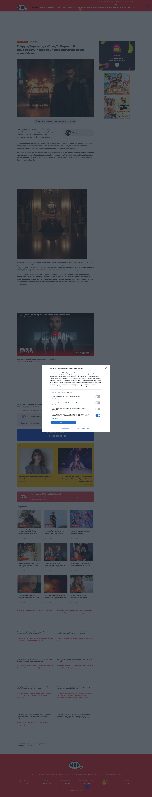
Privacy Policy (86, 428)
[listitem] (76, 393)
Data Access (76, 428)
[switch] (98, 396)
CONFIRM (63, 422)
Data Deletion (66, 428)
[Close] (106, 368)
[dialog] (76, 398)
